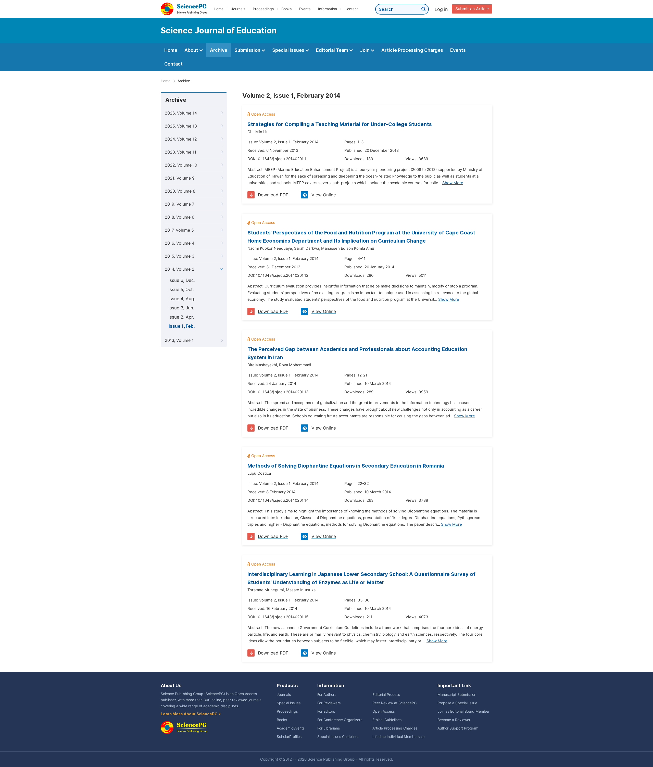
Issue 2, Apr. (181, 317)
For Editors (326, 711)
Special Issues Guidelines (338, 737)
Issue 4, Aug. (182, 298)
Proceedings (263, 9)
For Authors (326, 695)
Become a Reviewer (453, 720)
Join (365, 50)
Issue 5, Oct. (181, 289)
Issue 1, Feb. (182, 326)
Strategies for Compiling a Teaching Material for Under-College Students (339, 124)
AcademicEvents (291, 728)
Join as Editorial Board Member (463, 711)
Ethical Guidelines (386, 720)
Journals (238, 9)
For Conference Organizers (339, 720)
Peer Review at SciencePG (394, 703)
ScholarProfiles (289, 737)
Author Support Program (457, 728)
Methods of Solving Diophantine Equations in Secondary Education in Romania (345, 466)
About (191, 50)
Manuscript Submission (456, 695)
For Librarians (328, 728)
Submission (247, 50)
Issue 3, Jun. (181, 307)
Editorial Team (332, 50)
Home (218, 9)
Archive (218, 50)
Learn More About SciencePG (189, 714)
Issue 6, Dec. (182, 280)
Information (327, 9)
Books (286, 9)
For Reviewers (329, 703)
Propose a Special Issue (457, 703)
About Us (171, 685)
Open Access (383, 711)
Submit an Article (472, 8)
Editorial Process (386, 695)
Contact (351, 9)
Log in (441, 9)
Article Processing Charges (412, 50)
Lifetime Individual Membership (398, 737)
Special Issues (288, 50)
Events (304, 9)
